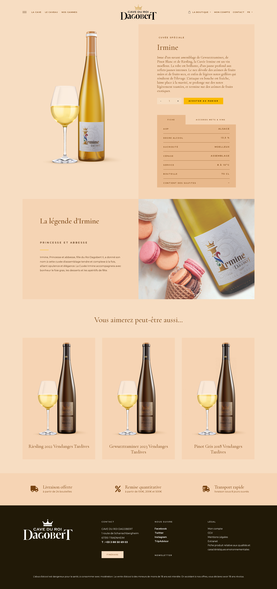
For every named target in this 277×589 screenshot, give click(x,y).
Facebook (161, 528)
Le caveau (51, 12)
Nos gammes (69, 12)
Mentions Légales (218, 537)
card (190, 13)
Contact (238, 12)
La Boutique (200, 12)
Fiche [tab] (171, 120)
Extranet (213, 541)
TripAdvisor (162, 541)
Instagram (161, 537)
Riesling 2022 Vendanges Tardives (59, 446)
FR (248, 12)
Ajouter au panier (203, 101)
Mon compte (222, 12)
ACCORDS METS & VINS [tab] (210, 120)
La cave (36, 12)
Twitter (159, 533)
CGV (210, 533)
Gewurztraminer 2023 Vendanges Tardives (138, 449)
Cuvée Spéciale (172, 37)
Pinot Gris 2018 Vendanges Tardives (218, 449)
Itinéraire (112, 555)
